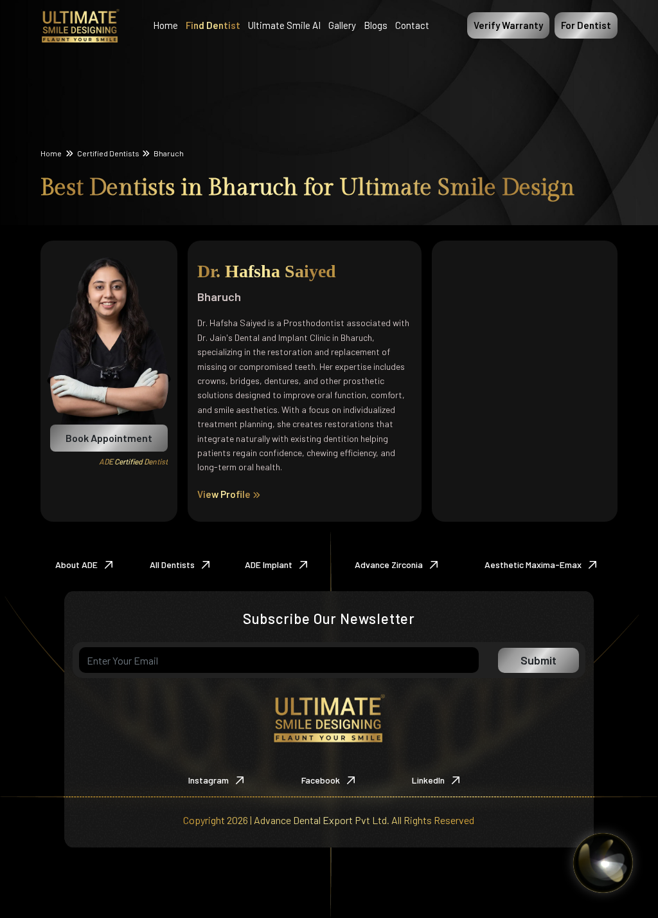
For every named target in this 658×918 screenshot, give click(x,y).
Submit (538, 660)
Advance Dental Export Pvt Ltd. (321, 820)
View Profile (225, 494)
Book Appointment (109, 438)
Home (51, 153)
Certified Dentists (108, 153)
